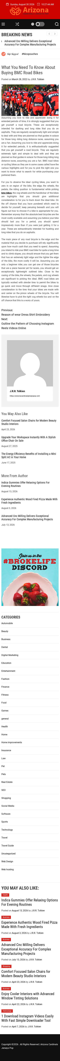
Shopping (6, 798)
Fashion (5, 679)
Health (4, 726)
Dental (4, 647)
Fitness (5, 694)
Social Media (7, 806)
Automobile (7, 623)
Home (4, 734)
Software (5, 814)
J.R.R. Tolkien (37, 79)
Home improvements (11, 742)
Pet (3, 766)
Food (3, 702)
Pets (3, 774)
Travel (4, 837)
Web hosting (7, 869)
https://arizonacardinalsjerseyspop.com (25, 396)
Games (4, 710)
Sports (4, 821)
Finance (5, 686)
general (5, 718)
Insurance (6, 750)
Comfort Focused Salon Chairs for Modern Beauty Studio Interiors (25, 973)
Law (3, 758)
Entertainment (8, 671)
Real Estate (6, 782)
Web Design (7, 861)
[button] (54, 34)
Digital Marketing (9, 655)
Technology (7, 829)
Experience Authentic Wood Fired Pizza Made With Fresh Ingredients (29, 924)
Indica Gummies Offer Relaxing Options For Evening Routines (29, 902)
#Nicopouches (30, 53)
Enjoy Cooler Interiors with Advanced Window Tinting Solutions (27, 996)
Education (6, 663)
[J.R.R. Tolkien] (30, 363)
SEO (3, 790)
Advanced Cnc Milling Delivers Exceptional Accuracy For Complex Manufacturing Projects (27, 42)
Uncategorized (8, 853)
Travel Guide (7, 845)
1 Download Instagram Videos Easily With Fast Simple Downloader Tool (27, 1018)
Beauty (4, 631)
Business (5, 639)
